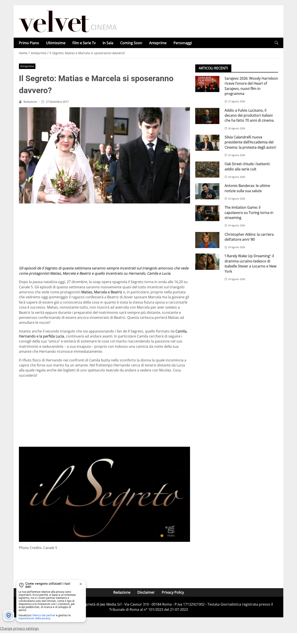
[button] (276, 42)
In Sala (108, 42)
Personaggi (183, 42)
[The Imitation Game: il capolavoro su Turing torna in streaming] (207, 213)
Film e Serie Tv (84, 42)
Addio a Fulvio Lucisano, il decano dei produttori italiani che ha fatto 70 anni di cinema (249, 115)
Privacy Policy (173, 592)
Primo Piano (29, 42)
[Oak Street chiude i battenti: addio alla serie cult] (207, 169)
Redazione (121, 592)
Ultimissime (55, 42)
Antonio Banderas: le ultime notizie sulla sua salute (247, 188)
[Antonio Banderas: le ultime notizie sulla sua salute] (207, 191)
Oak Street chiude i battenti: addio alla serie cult (247, 166)
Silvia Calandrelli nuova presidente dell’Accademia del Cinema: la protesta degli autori (250, 142)
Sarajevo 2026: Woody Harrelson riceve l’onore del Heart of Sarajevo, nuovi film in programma (251, 86)
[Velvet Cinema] (68, 21)
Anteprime (158, 42)
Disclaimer (146, 592)
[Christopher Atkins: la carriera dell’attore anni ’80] (207, 240)
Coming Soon (131, 42)
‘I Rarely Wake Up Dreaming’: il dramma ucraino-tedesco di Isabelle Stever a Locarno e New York (250, 264)
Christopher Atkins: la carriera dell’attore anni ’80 (249, 237)
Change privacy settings (19, 628)
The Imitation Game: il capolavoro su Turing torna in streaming (249, 212)
